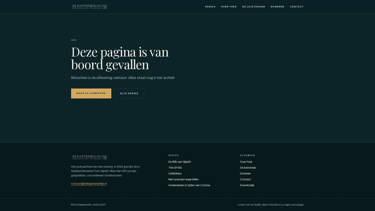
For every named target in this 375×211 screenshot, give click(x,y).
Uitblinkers (175, 173)
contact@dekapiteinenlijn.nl (89, 183)
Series (210, 6)
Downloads (247, 185)
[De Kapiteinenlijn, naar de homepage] (90, 6)
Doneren (277, 6)
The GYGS (175, 167)
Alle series (129, 93)
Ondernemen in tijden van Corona (189, 185)
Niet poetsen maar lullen (183, 179)
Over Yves (229, 6)
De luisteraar (253, 6)
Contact (297, 6)
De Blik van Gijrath (179, 161)
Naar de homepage (91, 93)
